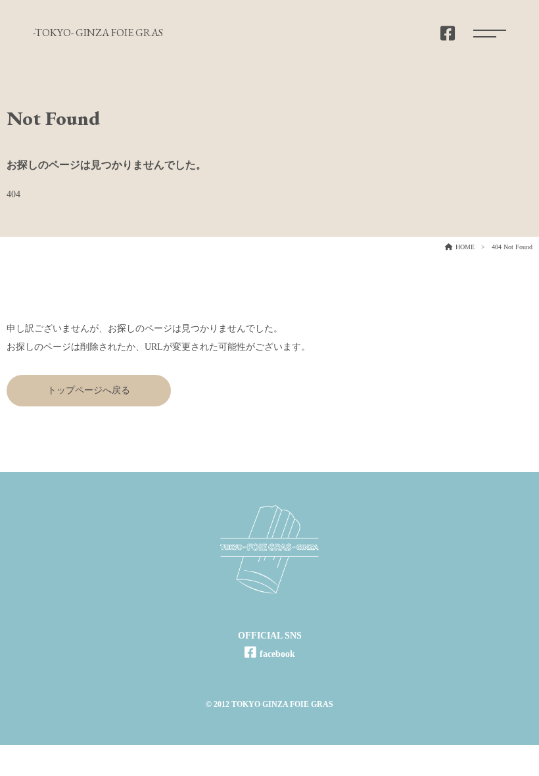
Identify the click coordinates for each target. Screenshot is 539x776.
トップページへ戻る (88, 390)
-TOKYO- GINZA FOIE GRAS (98, 32)
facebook (277, 654)
